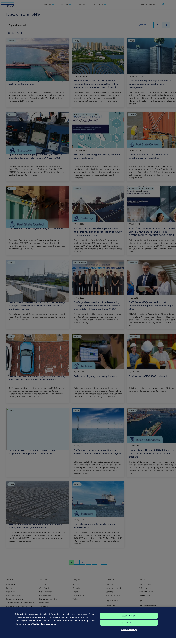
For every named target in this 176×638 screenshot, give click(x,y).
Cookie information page (44, 624)
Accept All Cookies (129, 616)
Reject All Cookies (129, 623)
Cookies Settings (129, 629)
